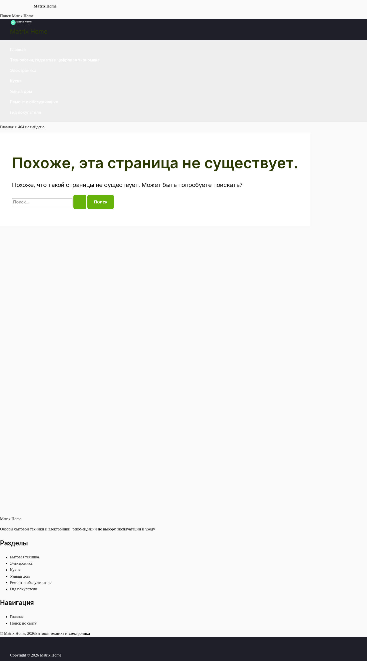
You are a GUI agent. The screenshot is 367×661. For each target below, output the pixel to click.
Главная (18, 49)
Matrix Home (28, 31)
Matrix (22, 16)
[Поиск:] (49, 202)
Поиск (5, 16)
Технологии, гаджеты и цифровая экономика (55, 59)
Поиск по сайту (23, 623)
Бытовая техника (24, 557)
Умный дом (21, 91)
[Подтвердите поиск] (79, 202)
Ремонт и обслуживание (34, 101)
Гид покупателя (25, 112)
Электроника (23, 70)
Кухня (15, 80)
